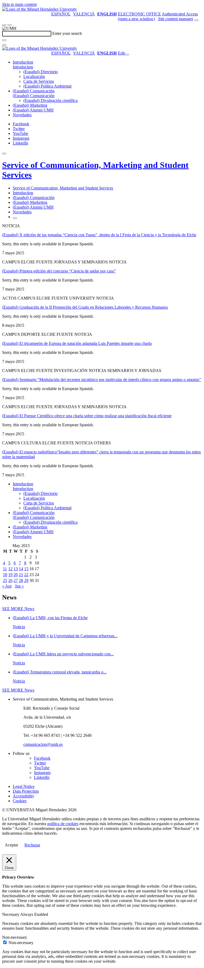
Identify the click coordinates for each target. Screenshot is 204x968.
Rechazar (32, 845)
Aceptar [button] (11, 845)
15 (26, 568)
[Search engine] (196, 20)
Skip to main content (19, 4)
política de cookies (62, 823)
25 (5, 580)
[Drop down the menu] (9, 25)
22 (26, 574)
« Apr (7, 586)
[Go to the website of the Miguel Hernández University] (39, 9)
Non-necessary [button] (14, 937)
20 (16, 574)
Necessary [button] (11, 914)
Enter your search (67, 33)
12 (10, 568)
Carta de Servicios (38, 81)
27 (16, 580)
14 (21, 568)
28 (21, 580)
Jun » (19, 586)
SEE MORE (18, 608)
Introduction (23, 62)
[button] (23, 67)
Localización (34, 76)
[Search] (4, 40)
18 (5, 574)
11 (5, 568)
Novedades (22, 115)
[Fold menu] (127, 54)
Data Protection (26, 791)
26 (10, 580)
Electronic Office (139, 14)
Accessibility (23, 796)
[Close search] (4, 45)
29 (26, 580)
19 (10, 574)
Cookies (20, 801)
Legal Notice (24, 786)
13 (16, 568)
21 (21, 574)
